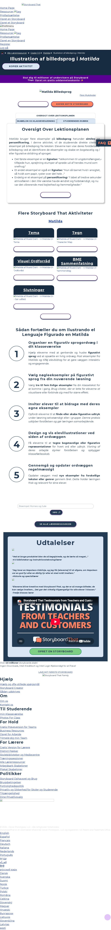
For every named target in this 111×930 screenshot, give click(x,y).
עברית (3, 858)
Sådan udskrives (10, 691)
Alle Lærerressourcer (17, 53)
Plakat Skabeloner (11, 769)
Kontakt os (6, 704)
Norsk (3, 884)
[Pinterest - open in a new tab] (1, 823)
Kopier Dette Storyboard (72, 104)
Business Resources (12, 730)
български (6, 913)
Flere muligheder (88, 95)
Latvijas (4, 924)
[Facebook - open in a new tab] (1, 810)
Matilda (46, 53)
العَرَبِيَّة (3, 862)
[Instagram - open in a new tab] (1, 814)
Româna (5, 895)
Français (5, 840)
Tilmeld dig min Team (13, 738)
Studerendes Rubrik (75, 121)
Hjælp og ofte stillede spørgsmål (20, 684)
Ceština (4, 898)
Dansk (4, 873)
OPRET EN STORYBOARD (55, 651)
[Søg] (17, 11)
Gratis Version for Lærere (15, 747)
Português (6, 855)
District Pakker (9, 751)
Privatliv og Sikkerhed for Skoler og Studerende (29, 789)
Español (5, 836)
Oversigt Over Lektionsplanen (55, 115)
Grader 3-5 (35, 53)
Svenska (5, 876)
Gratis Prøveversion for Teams (18, 727)
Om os (4, 701)
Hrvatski (5, 909)
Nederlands (7, 851)
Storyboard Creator (11, 688)
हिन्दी (2, 866)
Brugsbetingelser (10, 782)
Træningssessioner (11, 758)
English (4, 833)
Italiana (4, 847)
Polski (3, 891)
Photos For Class (10, 717)
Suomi (4, 880)
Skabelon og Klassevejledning (36, 121)
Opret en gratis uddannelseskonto (57, 80)
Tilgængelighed (9, 793)
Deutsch (5, 844)
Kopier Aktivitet (21, 66)
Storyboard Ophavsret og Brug (18, 778)
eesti (3, 928)
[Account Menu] (7, 26)
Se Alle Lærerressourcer (55, 524)
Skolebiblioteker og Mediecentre (20, 754)
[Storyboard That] (31, 4)
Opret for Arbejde (10, 734)
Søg (55, 512)
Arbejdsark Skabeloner (14, 765)
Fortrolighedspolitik (12, 786)
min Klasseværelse (11, 714)
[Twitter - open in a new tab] (1, 819)
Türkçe (4, 887)
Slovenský (6, 902)
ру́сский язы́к (8, 869)
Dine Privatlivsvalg (11, 797)
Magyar (4, 906)
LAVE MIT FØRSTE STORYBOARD (55, 672)
